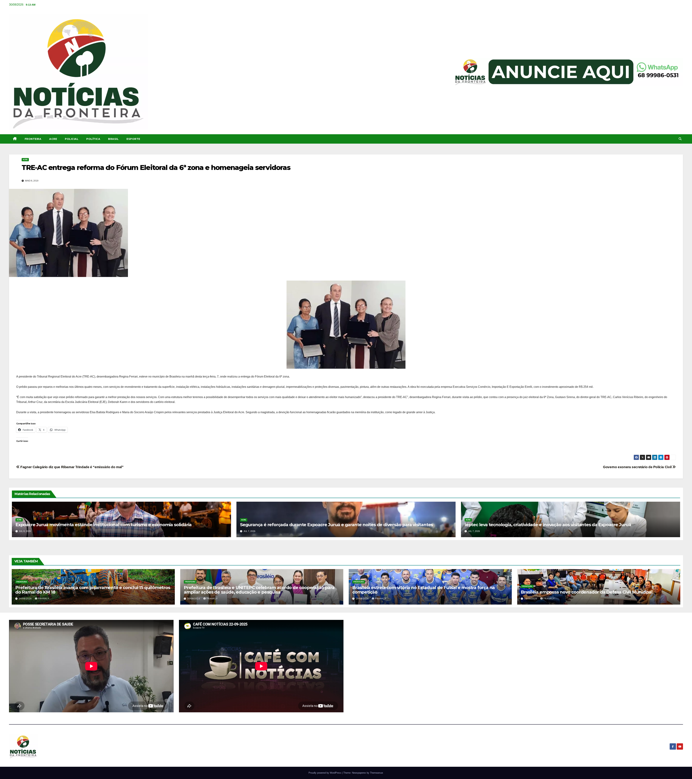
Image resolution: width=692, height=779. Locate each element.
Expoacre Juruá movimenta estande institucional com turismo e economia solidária (103, 524)
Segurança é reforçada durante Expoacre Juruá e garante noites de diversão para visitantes (336, 524)
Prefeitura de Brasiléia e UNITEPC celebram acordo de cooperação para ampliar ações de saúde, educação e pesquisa (259, 590)
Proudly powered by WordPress (325, 772)
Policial (71, 139)
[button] (680, 138)
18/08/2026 (531, 598)
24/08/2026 (25, 598)
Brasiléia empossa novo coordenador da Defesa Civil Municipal (587, 592)
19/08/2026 (362, 598)
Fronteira (33, 139)
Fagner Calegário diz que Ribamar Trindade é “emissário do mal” (71, 467)
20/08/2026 (194, 598)
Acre (53, 139)
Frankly (43, 598)
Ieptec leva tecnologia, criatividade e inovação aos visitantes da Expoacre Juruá (548, 524)
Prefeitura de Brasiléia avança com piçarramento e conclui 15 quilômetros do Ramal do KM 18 (92, 590)
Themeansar (376, 772)
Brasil (113, 139)
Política (93, 139)
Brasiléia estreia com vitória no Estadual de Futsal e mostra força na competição (423, 590)
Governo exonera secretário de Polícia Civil (637, 467)
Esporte (133, 139)
